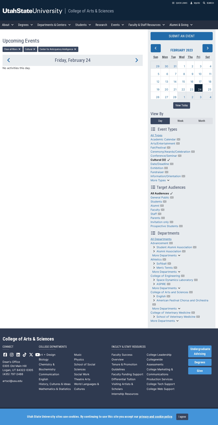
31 (175, 66)
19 (158, 89)
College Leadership (159, 354)
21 (175, 89)
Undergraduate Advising (200, 351)
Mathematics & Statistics (55, 389)
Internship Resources (125, 394)
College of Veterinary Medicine (170, 312)
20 (166, 89)
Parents (155, 218)
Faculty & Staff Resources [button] (145, 25)
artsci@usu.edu (12, 381)
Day (160, 120)
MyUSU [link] (197, 3)
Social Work (81, 374)
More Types (158, 180)
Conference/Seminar (164, 155)
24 (199, 89)
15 (183, 81)
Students (156, 201)
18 (209, 81)
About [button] (5, 25)
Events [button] (115, 25)
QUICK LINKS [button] (181, 3)
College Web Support (160, 389)
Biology (44, 359)
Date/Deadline (160, 164)
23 (191, 89)
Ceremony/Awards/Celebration (170, 151)
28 (174, 97)
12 (158, 81)
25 (209, 89)
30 (166, 66)
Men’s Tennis (165, 267)
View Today (181, 105)
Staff (154, 213)
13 (166, 81)
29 (157, 66)
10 (200, 74)
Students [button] (81, 25)
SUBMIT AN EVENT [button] (182, 36)
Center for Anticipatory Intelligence (57, 49)
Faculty (155, 209)
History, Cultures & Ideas (55, 384)
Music (78, 354)
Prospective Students (164, 226)
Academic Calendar (163, 139)
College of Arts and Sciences (169, 292)
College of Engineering (165, 275)
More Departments (164, 255)
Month (201, 120)
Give (200, 371)
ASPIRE (161, 284)
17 (200, 81)
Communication (49, 374)
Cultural (29, 49)
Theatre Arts (82, 379)
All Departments (161, 239)
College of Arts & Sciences (91, 10)
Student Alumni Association (174, 247)
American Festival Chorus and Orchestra (182, 300)
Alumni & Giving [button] (178, 25)
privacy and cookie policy (155, 417)
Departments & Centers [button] (51, 25)
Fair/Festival (158, 147)
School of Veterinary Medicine (176, 316)
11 (210, 74)
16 (191, 81)
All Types (156, 135)
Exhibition (157, 168)
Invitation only (160, 222)
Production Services (160, 379)
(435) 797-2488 (13, 374)
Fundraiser (157, 172)
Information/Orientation (166, 176)
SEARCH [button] (210, 3)
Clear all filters (11, 49)
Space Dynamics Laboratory (175, 280)
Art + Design (47, 354)
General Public (160, 197)
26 (157, 97)
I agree (182, 416)
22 (183, 89)
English (161, 296)
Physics (79, 359)
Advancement (159, 243)
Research (101, 25)
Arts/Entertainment (163, 143)
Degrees (199, 362)
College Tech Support (161, 384)
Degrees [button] (23, 25)
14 (175, 81)
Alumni (155, 205)
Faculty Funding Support (127, 374)
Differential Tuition (123, 379)
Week (180, 120)
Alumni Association (169, 251)
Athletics (156, 259)
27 (166, 97)
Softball (162, 263)
